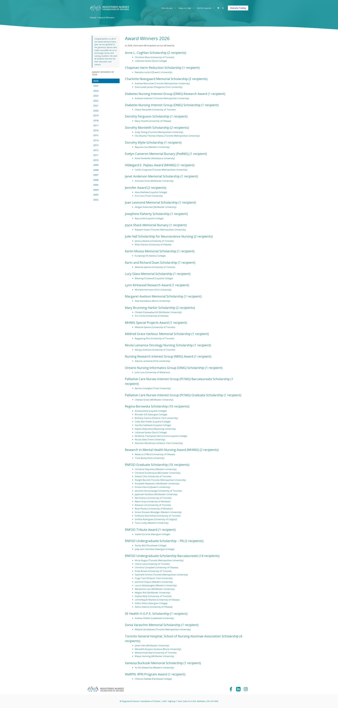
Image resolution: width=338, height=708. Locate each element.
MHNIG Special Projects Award (147, 322)
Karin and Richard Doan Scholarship (151, 262)
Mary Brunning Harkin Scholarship (150, 307)
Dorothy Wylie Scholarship (144, 142)
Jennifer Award (136, 187)
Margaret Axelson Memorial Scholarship (154, 296)
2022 (95, 100)
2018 (95, 120)
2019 (95, 115)
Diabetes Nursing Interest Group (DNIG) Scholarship (162, 105)
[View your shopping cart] (218, 8)
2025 (95, 85)
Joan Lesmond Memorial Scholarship (151, 202)
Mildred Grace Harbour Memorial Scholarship (158, 334)
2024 (95, 90)
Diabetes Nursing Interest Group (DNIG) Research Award (166, 94)
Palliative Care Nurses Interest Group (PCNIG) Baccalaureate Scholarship (177, 379)
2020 (95, 110)
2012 (95, 150)
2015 (95, 135)
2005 (95, 184)
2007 (95, 174)
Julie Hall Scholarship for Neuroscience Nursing (159, 236)
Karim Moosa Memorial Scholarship (150, 251)
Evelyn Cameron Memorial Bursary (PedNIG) (157, 153)
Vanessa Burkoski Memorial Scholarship (154, 663)
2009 (95, 165)
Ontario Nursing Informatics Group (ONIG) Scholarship (164, 367)
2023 (95, 95)
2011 (95, 155)
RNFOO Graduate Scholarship (146, 464)
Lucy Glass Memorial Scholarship (148, 273)
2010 (95, 160)
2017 (95, 125)
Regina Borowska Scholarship (146, 406)
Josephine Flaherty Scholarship (147, 214)
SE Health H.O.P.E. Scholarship (147, 613)
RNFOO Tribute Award (141, 529)
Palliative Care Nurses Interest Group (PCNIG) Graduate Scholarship (174, 395)
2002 (95, 199)
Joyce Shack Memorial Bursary (146, 225)
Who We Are (167, 8)
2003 (95, 194)
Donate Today (238, 8)
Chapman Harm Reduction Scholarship (153, 67)
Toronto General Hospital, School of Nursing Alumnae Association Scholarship (182, 636)
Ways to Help (185, 8)
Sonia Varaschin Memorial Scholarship (152, 625)
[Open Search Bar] (223, 8)
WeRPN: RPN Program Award (146, 674)
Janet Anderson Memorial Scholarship (152, 176)
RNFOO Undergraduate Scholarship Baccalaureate (161, 556)
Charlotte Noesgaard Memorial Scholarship (156, 79)
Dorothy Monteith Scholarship (147, 127)
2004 (95, 189)
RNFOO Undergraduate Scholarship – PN (154, 541)
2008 (95, 170)
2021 (95, 105)
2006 (95, 179)
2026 (95, 80)
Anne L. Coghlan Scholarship (145, 52)
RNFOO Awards (204, 8)
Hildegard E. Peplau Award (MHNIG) (150, 165)
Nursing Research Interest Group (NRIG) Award (159, 356)
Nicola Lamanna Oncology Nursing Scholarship (159, 345)
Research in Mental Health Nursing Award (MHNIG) (162, 449)
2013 (95, 145)
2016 (95, 130)
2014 (95, 140)
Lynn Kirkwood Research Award (148, 285)
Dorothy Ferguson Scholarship (147, 116)
